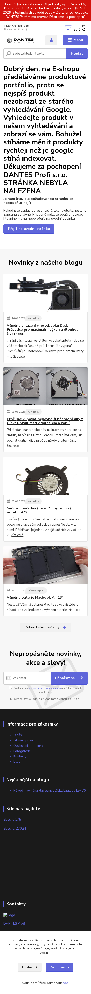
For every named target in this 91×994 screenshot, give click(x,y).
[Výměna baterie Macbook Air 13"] (45, 565)
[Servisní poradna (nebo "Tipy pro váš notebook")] (45, 476)
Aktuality (33, 318)
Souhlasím (60, 967)
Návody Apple (36, 590)
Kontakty (19, 756)
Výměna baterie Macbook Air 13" (35, 598)
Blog (17, 761)
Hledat (77, 53)
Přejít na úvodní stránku (29, 228)
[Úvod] (20, 40)
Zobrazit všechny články (42, 627)
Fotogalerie (22, 751)
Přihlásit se (65, 678)
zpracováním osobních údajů (45, 688)
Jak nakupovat (23, 740)
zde (65, 983)
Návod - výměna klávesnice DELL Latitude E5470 (49, 790)
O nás (17, 735)
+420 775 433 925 (16, 26)
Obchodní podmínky (28, 745)
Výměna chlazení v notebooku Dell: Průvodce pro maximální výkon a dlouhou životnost (42, 330)
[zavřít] (85, 5)
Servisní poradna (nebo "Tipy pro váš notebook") (39, 510)
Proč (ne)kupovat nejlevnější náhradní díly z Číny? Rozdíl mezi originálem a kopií (45, 421)
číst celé (19, 356)
